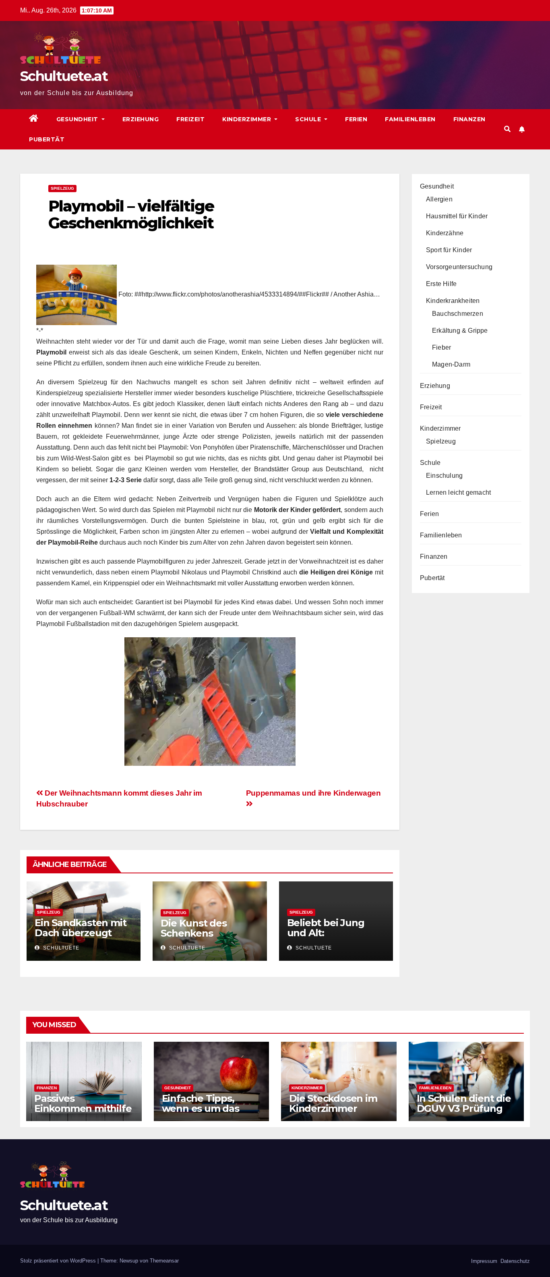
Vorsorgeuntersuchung (459, 266)
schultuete (60, 948)
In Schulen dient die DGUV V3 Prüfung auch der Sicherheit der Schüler (464, 1113)
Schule (309, 119)
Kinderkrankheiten (453, 300)
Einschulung (444, 475)
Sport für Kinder (449, 250)
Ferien (356, 119)
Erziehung (140, 119)
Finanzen (469, 119)
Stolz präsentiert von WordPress (58, 1261)
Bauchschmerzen (457, 313)
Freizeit (190, 119)
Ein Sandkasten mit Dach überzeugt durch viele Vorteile (81, 933)
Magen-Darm (451, 364)
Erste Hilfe (441, 283)
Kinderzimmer (247, 119)
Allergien (439, 199)
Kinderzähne (444, 233)
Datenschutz (514, 1261)
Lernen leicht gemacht (458, 492)
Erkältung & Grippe (460, 330)
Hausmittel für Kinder (457, 216)
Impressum (483, 1261)
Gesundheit (78, 119)
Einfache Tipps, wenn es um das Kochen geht (200, 1108)
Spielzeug (62, 188)
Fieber (441, 347)
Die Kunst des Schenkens (193, 928)
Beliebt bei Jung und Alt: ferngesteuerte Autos (325, 938)
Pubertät (46, 139)
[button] (507, 129)
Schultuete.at (64, 76)
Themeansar (164, 1261)
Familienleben (410, 119)
